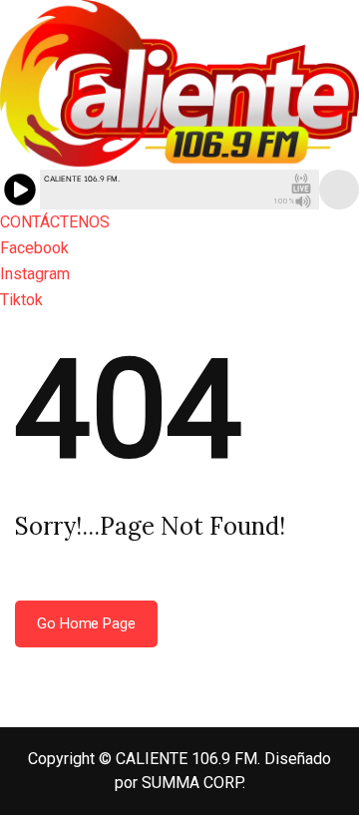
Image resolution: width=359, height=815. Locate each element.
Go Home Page (86, 623)
